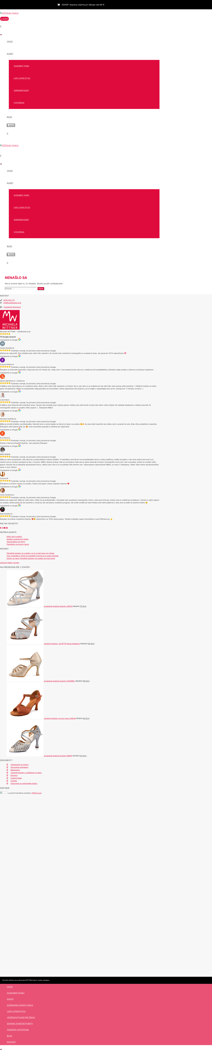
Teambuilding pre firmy (16, 542)
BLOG (9, 117)
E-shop (4, 18)
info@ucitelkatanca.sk (12, 303)
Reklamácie (15, 770)
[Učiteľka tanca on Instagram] (3, 528)
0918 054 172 (9, 300)
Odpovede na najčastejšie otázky (24, 783)
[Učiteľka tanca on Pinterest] (7, 528)
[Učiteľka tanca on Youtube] (5, 528)
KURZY (10, 53)
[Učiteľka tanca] (9, 13)
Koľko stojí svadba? (14, 536)
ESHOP (10, 999)
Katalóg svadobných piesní (17, 539)
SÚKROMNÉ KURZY (21, 90)
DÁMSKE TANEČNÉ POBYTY (20, 1023)
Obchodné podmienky (19, 767)
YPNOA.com (36, 793)
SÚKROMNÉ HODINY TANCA (20, 1005)
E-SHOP (11, 125)
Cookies (14, 781)
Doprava (14, 775)
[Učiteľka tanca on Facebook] (1, 528)
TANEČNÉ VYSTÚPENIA (18, 1029)
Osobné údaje (16, 778)
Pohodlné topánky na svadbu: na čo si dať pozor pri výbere (30, 553)
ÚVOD (10, 41)
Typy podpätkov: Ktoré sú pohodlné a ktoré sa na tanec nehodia (32, 556)
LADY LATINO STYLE (22, 78)
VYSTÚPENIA (19, 103)
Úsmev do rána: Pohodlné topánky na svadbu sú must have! (31, 558)
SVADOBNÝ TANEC (21, 66)
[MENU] (1, 34)
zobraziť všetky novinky (9, 563)
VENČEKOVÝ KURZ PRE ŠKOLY (21, 1017)
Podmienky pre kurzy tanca (18, 544)
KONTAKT (11, 1042)
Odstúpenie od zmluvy (20, 765)
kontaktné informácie (12, 307)
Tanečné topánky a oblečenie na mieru (26, 773)
